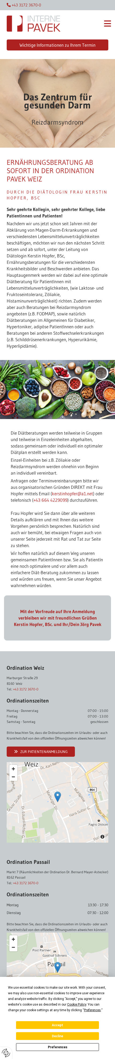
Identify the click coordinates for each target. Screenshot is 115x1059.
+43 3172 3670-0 (26, 689)
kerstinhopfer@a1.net (72, 493)
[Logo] (33, 26)
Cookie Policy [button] (76, 1004)
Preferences (57, 1047)
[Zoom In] (13, 769)
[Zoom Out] (13, 777)
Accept (57, 1025)
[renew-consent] (6, 1053)
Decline (57, 1036)
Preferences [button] (92, 1010)
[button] (91, 25)
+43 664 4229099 (50, 500)
